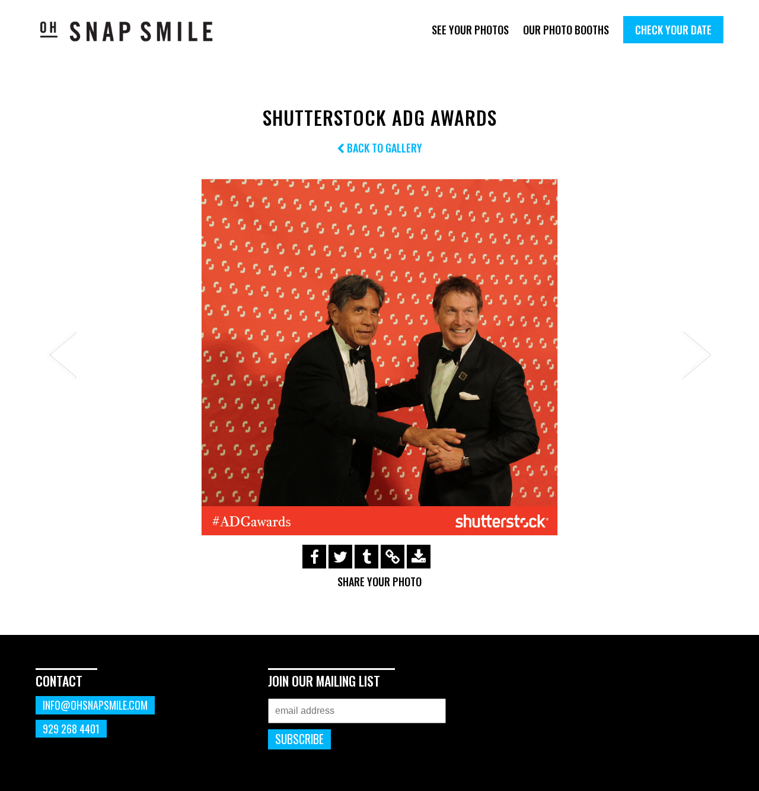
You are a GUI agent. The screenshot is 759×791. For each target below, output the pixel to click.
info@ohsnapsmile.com (95, 705)
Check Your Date (673, 29)
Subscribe (299, 739)
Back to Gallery (383, 147)
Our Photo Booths (566, 29)
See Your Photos (470, 29)
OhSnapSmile (135, 31)
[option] (379, 357)
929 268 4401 (71, 728)
